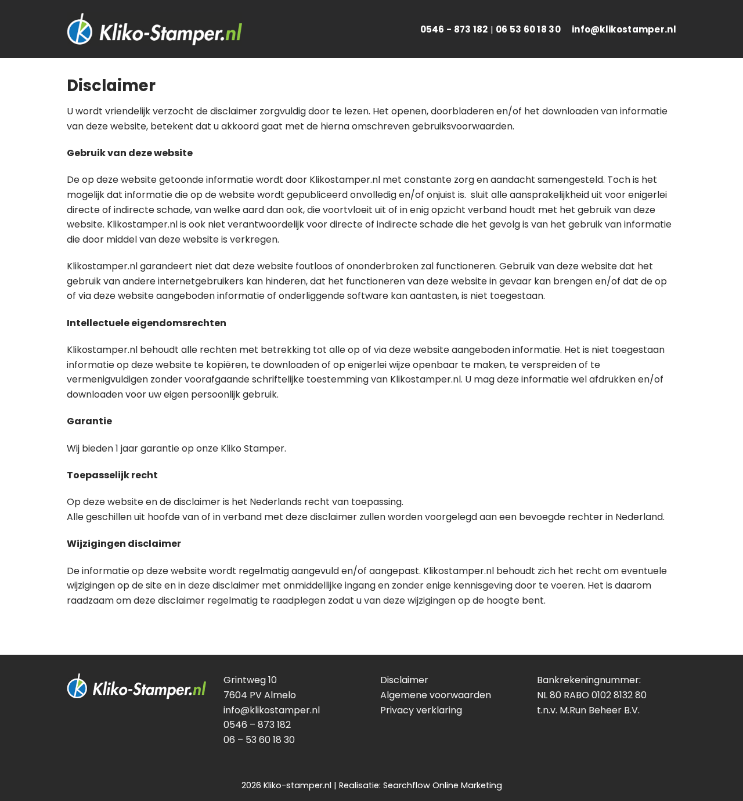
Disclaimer (404, 680)
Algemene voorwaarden (435, 695)
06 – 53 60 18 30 (259, 739)
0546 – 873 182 (257, 724)
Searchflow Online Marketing (442, 785)
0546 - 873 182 (454, 29)
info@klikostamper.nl (624, 29)
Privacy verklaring (421, 710)
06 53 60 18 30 (528, 29)
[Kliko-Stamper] (154, 29)
